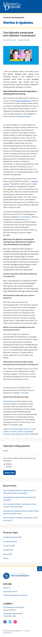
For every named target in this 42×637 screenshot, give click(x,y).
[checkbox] (21, 465)
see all (6, 558)
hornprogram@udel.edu (13, 613)
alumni (7, 554)
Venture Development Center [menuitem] (15, 595)
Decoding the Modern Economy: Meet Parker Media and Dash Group (21, 512)
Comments (26, 631)
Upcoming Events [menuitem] (10, 591)
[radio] (21, 464)
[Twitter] (10, 623)
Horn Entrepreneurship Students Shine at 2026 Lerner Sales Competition (19, 491)
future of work (29, 429)
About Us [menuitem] (7, 588)
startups (6, 434)
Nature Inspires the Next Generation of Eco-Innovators (20, 519)
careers (6, 431)
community (10, 541)
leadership (34, 434)
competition (28, 431)
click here (24, 393)
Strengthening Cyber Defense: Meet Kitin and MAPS (19, 498)
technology (15, 434)
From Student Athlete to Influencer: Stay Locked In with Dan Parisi (19, 505)
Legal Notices (7, 633)
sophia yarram (10, 40)
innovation (25, 434)
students (9, 546)
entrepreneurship (16, 429)
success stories (16, 431)
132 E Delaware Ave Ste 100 (13, 607)
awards (8, 550)
